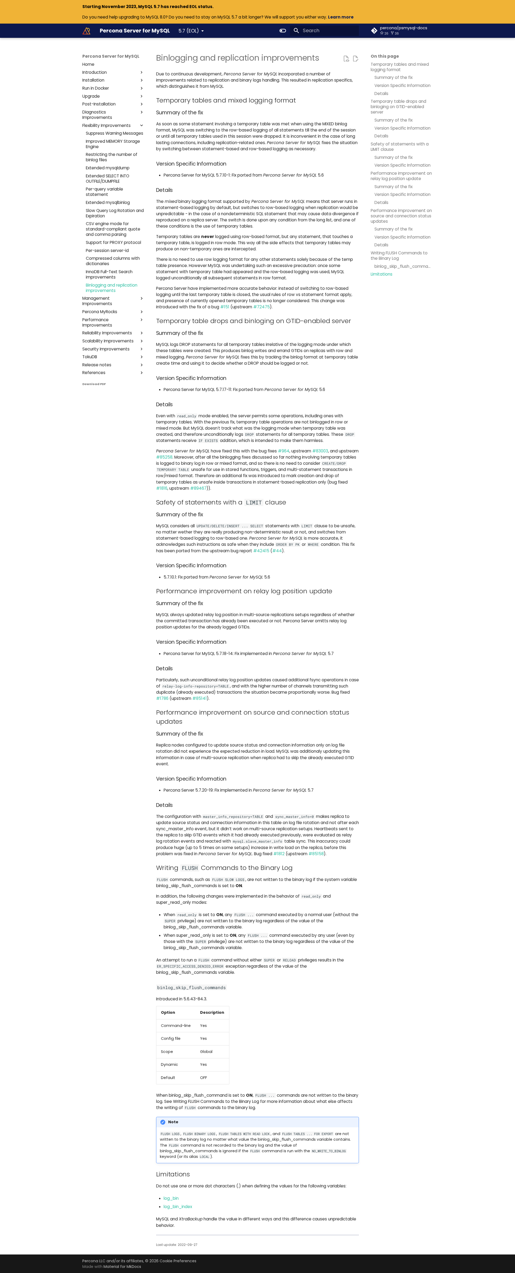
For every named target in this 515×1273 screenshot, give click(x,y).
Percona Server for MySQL (110, 56)
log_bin (171, 1198)
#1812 (279, 854)
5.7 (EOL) (188, 31)
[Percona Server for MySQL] (86, 30)
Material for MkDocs (122, 1266)
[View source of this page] (346, 58)
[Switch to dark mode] (283, 30)
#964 (283, 451)
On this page (385, 56)
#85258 (164, 457)
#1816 (161, 488)
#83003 (320, 451)
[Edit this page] (355, 58)
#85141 (199, 698)
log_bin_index (178, 1206)
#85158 (316, 854)
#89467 (198, 488)
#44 (277, 551)
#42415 (261, 551)
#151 (224, 307)
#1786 (162, 698)
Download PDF (94, 384)
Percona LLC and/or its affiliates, (113, 1261)
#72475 (261, 307)
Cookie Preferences (178, 1261)
